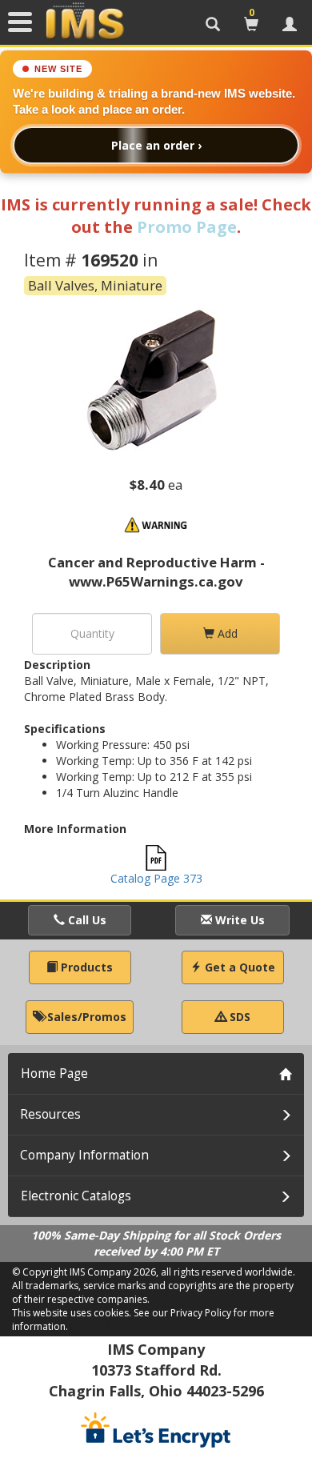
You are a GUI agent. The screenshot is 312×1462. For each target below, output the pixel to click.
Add (226, 633)
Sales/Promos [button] (85, 1016)
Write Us (238, 919)
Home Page (54, 1073)
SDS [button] (238, 1016)
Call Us (85, 919)
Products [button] (85, 967)
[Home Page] (85, 22)
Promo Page (187, 227)
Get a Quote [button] (238, 967)
